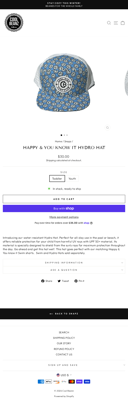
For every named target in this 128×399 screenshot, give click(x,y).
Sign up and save (63, 365)
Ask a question (64, 270)
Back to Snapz (66, 313)
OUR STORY (64, 343)
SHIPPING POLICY (64, 337)
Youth (72, 178)
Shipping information (64, 262)
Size (64, 172)
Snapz (68, 141)
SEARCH (64, 332)
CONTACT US (64, 354)
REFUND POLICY (64, 349)
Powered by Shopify (64, 396)
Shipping (51, 160)
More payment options (64, 217)
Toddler (57, 178)
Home (58, 141)
